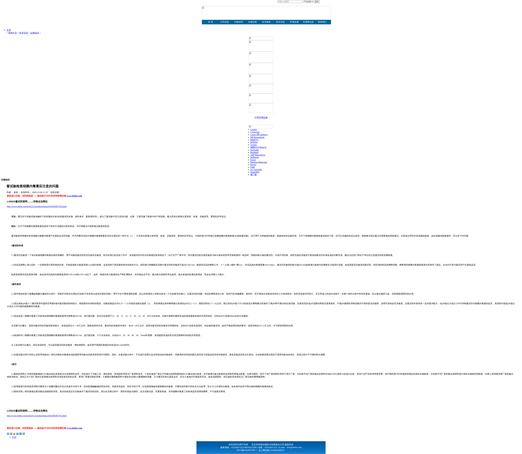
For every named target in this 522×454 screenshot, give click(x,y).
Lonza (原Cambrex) (259, 134)
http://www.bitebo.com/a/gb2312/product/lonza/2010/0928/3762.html (36, 206)
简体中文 (12, 33)
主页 (9, 30)
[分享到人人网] (20, 434)
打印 (14, 437)
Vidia (252, 167)
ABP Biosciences (257, 155)
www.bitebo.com (74, 196)
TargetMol (254, 172)
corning (253, 129)
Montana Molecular (258, 162)
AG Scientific (256, 169)
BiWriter (254, 142)
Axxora (253, 145)
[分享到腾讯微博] (17, 434)
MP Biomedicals (257, 137)
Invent (253, 160)
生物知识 (34, 33)
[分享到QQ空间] (11, 434)
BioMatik (254, 152)
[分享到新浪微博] (14, 434)
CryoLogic (255, 132)
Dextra (253, 165)
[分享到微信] (24, 434)
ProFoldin (254, 150)
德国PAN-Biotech (258, 147)
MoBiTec (254, 140)
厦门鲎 (253, 174)
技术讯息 (23, 33)
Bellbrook (254, 157)
